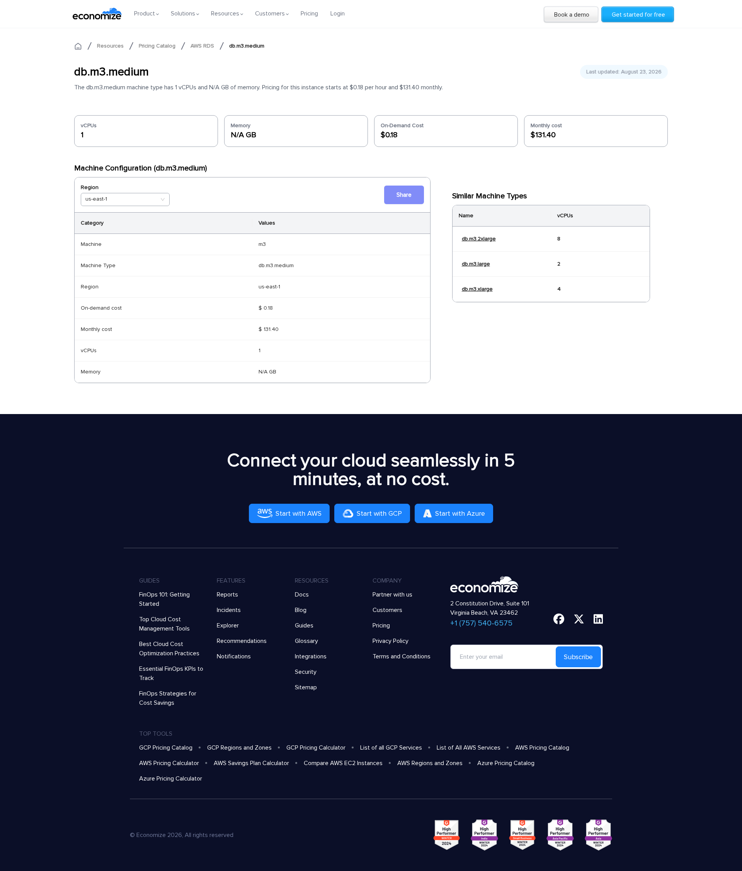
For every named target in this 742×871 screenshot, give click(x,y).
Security (306, 672)
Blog (300, 610)
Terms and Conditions (402, 656)
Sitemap (306, 687)
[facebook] (558, 619)
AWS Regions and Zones (430, 763)
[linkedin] (598, 619)
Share (404, 195)
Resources (110, 46)
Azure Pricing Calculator (170, 778)
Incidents (229, 610)
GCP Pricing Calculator (315, 748)
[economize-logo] (97, 13)
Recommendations (242, 641)
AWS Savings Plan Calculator (251, 763)
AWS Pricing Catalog (542, 748)
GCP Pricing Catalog (165, 748)
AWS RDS (202, 46)
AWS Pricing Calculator (169, 763)
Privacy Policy (390, 641)
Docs (302, 594)
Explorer (228, 625)
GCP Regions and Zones (239, 748)
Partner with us (392, 594)
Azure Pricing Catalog (505, 763)
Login (337, 13)
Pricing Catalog (157, 46)
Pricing (309, 13)
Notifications (234, 656)
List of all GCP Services (391, 748)
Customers (387, 610)
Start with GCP (379, 513)
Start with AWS (299, 513)
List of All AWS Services (468, 748)
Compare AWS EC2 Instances (343, 763)
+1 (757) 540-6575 (481, 623)
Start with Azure (460, 513)
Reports (227, 594)
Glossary (306, 641)
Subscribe (578, 657)
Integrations (311, 656)
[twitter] (579, 619)
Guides (304, 625)
